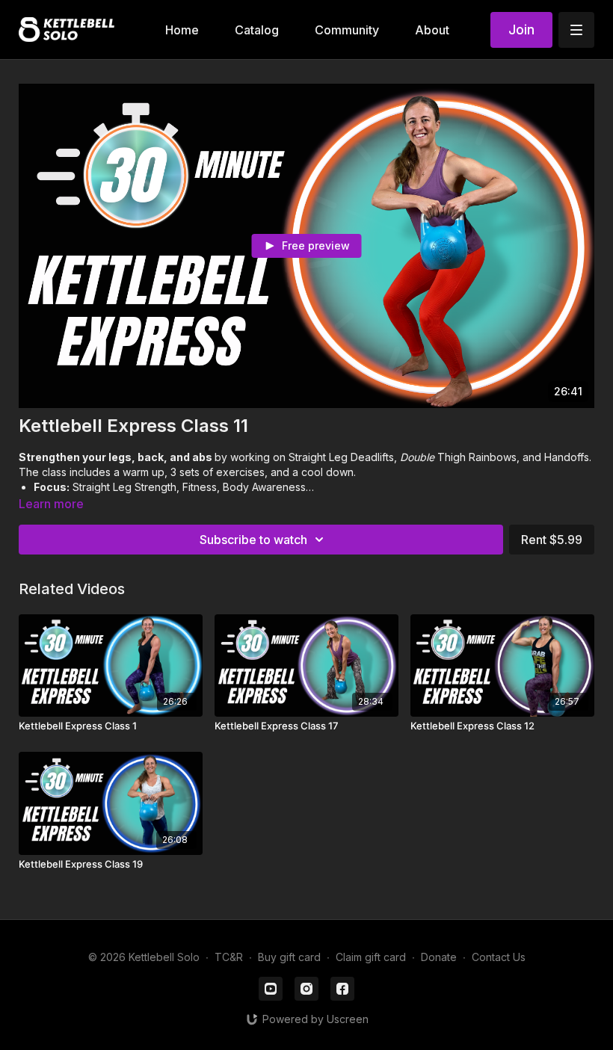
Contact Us (499, 957)
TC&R (229, 957)
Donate (439, 957)
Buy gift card (289, 957)
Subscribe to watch (253, 539)
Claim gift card (371, 957)
